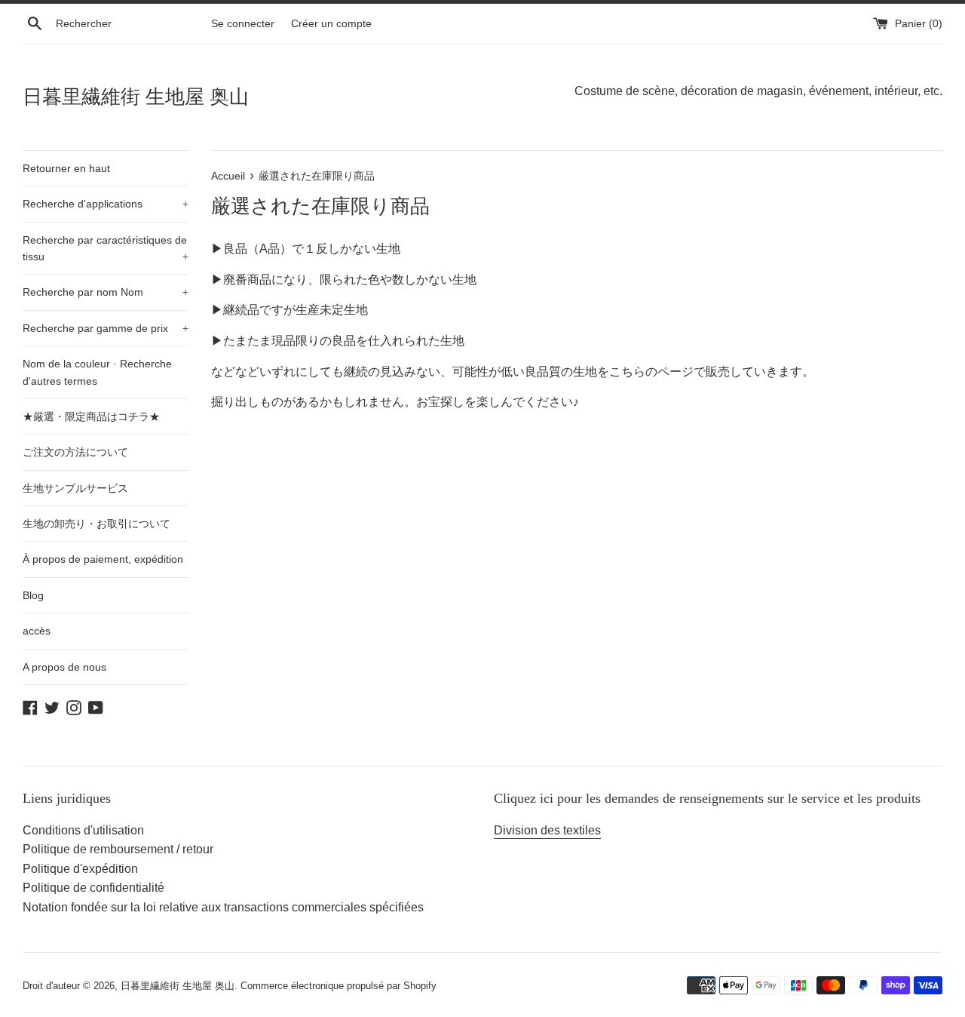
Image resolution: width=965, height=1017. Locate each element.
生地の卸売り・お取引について (96, 524)
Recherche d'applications (105, 204)
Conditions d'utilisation (83, 830)
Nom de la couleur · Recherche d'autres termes (97, 372)
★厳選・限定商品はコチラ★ (91, 416)
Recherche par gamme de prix (105, 328)
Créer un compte (331, 23)
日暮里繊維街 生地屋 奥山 (136, 97)
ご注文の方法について (75, 452)
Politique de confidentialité (93, 887)
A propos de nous (64, 667)
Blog (33, 595)
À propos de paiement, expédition (103, 559)
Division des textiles (547, 830)
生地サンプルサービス (75, 488)
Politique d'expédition (80, 868)
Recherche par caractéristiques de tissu (105, 248)
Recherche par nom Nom (105, 292)
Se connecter (242, 23)
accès (37, 631)
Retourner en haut (66, 168)
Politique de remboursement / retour (118, 849)
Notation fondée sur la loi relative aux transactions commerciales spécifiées (223, 907)
